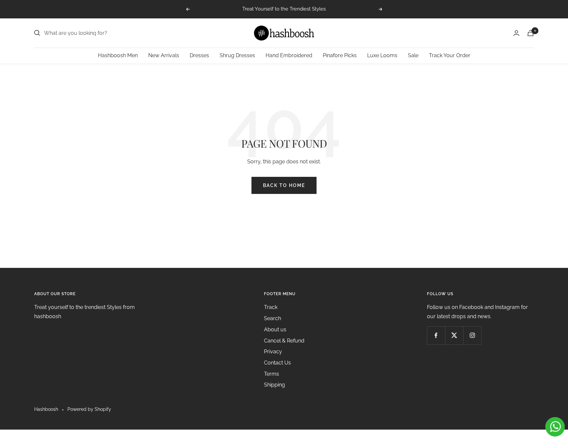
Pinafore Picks (340, 55)
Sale (413, 55)
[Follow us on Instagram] (472, 335)
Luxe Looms (382, 55)
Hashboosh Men (118, 55)
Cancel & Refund (284, 341)
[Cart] (530, 33)
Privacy (273, 351)
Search (272, 318)
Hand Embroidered (289, 55)
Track (270, 307)
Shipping (274, 385)
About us (275, 329)
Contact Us (277, 363)
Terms (271, 374)
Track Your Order (449, 55)
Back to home (284, 185)
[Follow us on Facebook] (436, 335)
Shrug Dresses (237, 55)
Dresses (199, 55)
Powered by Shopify (89, 409)
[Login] (516, 33)
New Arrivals (163, 55)
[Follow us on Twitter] (454, 335)
